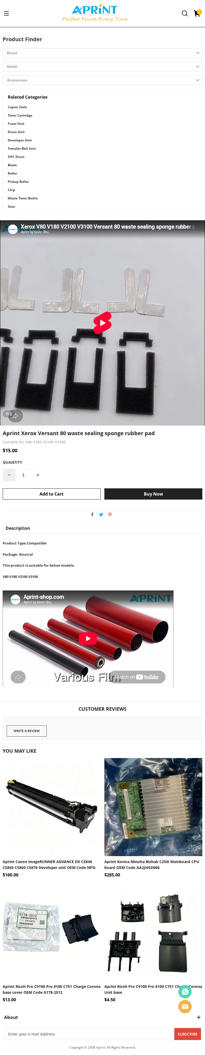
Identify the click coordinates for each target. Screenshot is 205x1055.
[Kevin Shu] (185, 991)
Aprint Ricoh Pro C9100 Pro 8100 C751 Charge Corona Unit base (153, 989)
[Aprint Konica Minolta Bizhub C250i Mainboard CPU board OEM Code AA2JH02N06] (153, 807)
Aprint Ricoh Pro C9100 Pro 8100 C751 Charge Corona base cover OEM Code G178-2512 (51, 989)
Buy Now (153, 494)
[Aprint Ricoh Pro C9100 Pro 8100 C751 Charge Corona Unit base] (153, 932)
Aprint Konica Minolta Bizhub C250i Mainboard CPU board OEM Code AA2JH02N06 (151, 864)
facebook (92, 514)
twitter (101, 514)
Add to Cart (52, 494)
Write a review (27, 731)
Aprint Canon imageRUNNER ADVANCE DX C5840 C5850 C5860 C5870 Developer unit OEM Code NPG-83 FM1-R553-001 (49, 865)
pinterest (110, 514)
